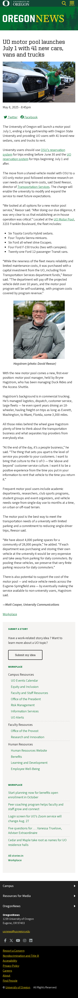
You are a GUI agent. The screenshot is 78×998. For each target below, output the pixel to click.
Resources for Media (17, 896)
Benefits (16, 756)
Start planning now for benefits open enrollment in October (33, 795)
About (6, 976)
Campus (8, 886)
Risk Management (23, 705)
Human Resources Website (29, 750)
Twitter (12, 117)
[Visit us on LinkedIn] (31, 941)
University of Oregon (17, 987)
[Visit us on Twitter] (11, 941)
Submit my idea (25, 655)
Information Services (25, 711)
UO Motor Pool (64, 219)
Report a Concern (13, 951)
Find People (10, 981)
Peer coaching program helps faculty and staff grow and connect (35, 806)
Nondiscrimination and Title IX (21, 956)
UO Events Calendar (24, 680)
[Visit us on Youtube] (18, 941)
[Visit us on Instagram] (25, 941)
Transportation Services (33, 187)
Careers (7, 971)
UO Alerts (17, 717)
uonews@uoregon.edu (16, 931)
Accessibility (10, 961)
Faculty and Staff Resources (29, 693)
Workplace (10, 614)
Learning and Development (29, 762)
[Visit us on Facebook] (5, 941)
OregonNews (11, 906)
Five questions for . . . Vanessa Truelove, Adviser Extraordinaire (35, 830)
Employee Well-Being (25, 769)
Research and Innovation (27, 737)
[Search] (64, 3)
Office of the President (26, 699)
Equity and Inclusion (24, 687)
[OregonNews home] (33, 18)
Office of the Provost (24, 731)
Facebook (31, 117)
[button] (39, 101)
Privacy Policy (11, 966)
